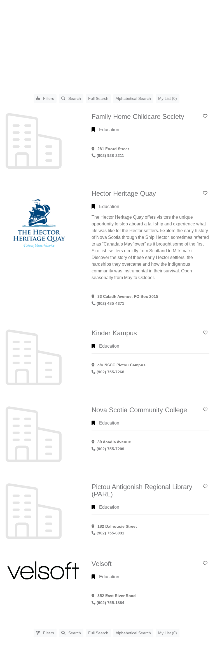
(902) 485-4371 (110, 303)
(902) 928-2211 (110, 156)
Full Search (98, 98)
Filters (48, 98)
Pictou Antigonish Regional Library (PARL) (142, 490)
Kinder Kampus (114, 333)
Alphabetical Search (133, 98)
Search (74, 98)
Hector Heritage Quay (124, 193)
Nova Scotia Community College (139, 410)
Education (109, 129)
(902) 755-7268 (110, 372)
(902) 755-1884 (110, 603)
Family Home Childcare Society (138, 116)
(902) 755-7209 (110, 449)
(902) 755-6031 (110, 533)
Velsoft (102, 563)
